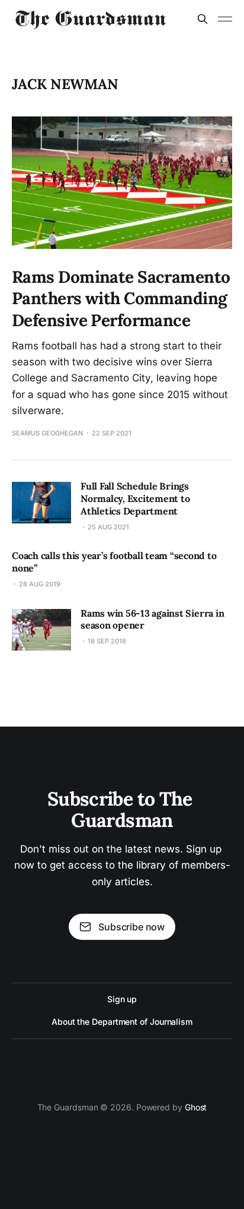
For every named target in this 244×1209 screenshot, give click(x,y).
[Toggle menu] (225, 19)
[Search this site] (202, 19)
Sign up (122, 999)
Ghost (196, 1107)
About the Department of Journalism (122, 1022)
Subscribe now (131, 927)
